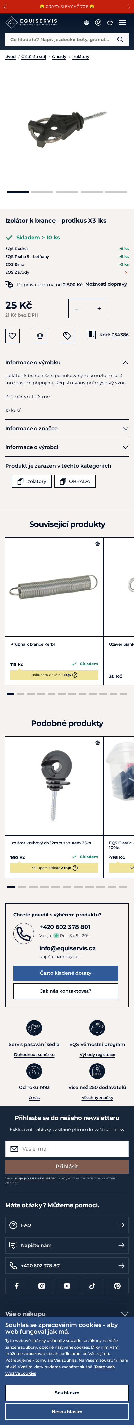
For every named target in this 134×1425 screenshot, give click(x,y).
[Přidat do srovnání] (97, 543)
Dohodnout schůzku (34, 1054)
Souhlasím (67, 1393)
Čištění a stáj (33, 56)
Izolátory (80, 56)
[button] (129, 6)
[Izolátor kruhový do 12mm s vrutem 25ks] (54, 786)
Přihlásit (67, 1166)
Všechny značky (97, 1097)
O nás (34, 1097)
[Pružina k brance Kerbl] (54, 587)
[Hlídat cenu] (67, 336)
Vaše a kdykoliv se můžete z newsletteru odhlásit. (60, 1180)
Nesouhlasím (67, 1412)
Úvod (10, 56)
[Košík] (110, 22)
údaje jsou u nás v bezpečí (36, 1178)
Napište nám (36, 1245)
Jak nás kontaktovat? (65, 991)
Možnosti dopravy (106, 284)
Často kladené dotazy (65, 973)
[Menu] (122, 22)
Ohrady (59, 56)
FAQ (26, 1225)
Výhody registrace (97, 1054)
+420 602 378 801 (41, 1266)
